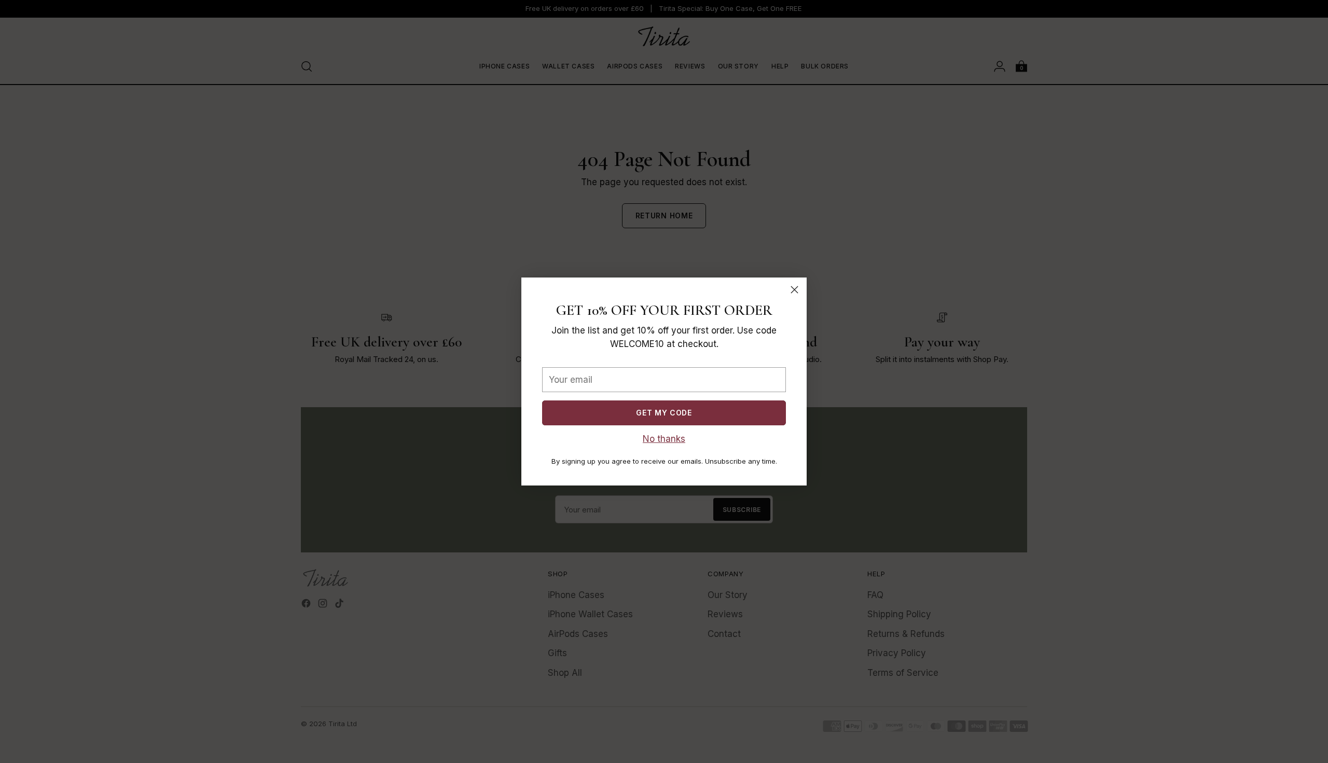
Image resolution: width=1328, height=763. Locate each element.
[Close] (794, 290)
